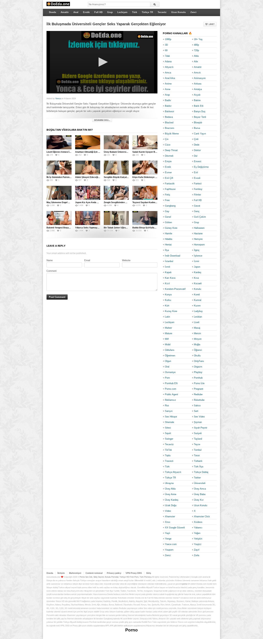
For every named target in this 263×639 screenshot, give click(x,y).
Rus (167, 405)
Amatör (65, 12)
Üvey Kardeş (171, 499)
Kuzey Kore (171, 311)
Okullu (197, 355)
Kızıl (167, 283)
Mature (168, 333)
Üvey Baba (199, 494)
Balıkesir (169, 111)
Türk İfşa (198, 466)
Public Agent (171, 394)
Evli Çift (169, 178)
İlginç (196, 250)
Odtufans (169, 350)
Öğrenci (198, 350)
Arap (167, 94)
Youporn (169, 549)
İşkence (198, 255)
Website (126, 260)
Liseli (196, 322)
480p (196, 44)
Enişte (168, 161)
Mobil (168, 344)
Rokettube (199, 400)
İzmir (196, 261)
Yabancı (198, 527)
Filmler (197, 194)
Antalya (198, 89)
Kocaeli (198, 283)
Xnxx (167, 522)
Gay (167, 211)
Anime (168, 83)
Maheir (168, 327)
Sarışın (168, 411)
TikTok (168, 450)
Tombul (197, 450)
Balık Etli (198, 106)
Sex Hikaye (171, 416)
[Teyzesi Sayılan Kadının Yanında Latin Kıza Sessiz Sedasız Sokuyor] (145, 193)
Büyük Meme (172, 133)
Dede (196, 144)
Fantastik (170, 183)
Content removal (94, 573)
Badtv (168, 100)
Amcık (197, 72)
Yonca (58, 98)
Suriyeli (198, 433)
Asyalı (197, 94)
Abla (196, 56)
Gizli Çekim (200, 217)
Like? (212, 24)
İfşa (167, 250)
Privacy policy (114, 573)
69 (166, 50)
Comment (52, 271)
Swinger (169, 438)
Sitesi (168, 427)
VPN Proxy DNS (134, 573)
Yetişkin (198, 538)
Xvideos (198, 522)
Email (87, 260)
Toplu (168, 455)
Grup (110, 12)
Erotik (86, 12)
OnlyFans (199, 361)
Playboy (198, 372)
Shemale (169, 422)
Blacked (169, 122)
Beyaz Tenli (200, 117)
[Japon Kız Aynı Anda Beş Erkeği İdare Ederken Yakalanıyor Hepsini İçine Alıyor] (87, 193)
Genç (196, 211)
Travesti (169, 461)
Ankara (197, 83)
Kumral (197, 300)
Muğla (197, 344)
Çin (166, 139)
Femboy (198, 189)
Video (168, 511)
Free (167, 200)
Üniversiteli (199, 483)
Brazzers (169, 128)
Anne (167, 89)
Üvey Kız (199, 499)
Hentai (168, 244)
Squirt (168, 433)
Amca (168, 72)
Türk (134, 12)
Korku (168, 300)
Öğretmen (170, 355)
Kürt (167, 305)
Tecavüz (162, 12)
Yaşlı (167, 533)
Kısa (196, 278)
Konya (168, 294)
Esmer (168, 172)
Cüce (167, 144)
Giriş (148, 573)
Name (50, 260)
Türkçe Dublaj (201, 472)
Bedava (169, 117)
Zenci (193, 12)
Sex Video (199, 416)
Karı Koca (170, 278)
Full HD (98, 12)
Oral (167, 366)
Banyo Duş (199, 111)
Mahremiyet (75, 573)
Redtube (198, 394)
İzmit (167, 266)
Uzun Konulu (178, 12)
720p (196, 50)
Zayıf (196, 549)
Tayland (198, 438)
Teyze (197, 444)
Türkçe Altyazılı (173, 472)
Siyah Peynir (200, 427)
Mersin (197, 333)
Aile (196, 61)
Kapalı (168, 272)
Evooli (197, 178)
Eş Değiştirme (201, 167)
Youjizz (197, 544)
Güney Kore (171, 228)
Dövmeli (169, 155)
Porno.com (170, 389)
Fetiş (167, 194)
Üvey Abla (170, 488)
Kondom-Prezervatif (175, 289)
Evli (196, 172)
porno (184, 584)
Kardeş (197, 272)
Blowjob (198, 122)
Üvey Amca (200, 488)
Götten (168, 222)
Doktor (197, 150)
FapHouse (170, 189)
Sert (196, 411)
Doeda (52, 12)
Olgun (168, 361)
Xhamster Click (202, 516)
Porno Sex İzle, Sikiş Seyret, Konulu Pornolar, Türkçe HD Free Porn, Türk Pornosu (116, 577)
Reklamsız (170, 400)
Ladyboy (198, 311)
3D (166, 44)
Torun (197, 455)
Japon (197, 266)
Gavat (197, 205)
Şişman (198, 422)
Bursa (197, 128)
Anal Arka (170, 78)
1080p (168, 39)
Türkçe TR (147, 12)
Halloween (199, 228)
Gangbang (170, 205)
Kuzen (197, 305)
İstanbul (169, 261)
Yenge (168, 538)
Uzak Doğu (170, 505)
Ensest (197, 161)
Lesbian (198, 316)
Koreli (197, 294)
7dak (167, 56)
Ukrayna (169, 483)
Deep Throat (171, 150)
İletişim (61, 573)
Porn (167, 377)
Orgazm (198, 366)
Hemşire (198, 239)
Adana (168, 61)
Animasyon (200, 78)
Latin (167, 316)
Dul (195, 155)
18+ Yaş (198, 39)
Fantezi (198, 183)
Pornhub (198, 377)
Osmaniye (170, 372)
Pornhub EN (171, 383)
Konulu (197, 289)
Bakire (197, 100)
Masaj (197, 327)
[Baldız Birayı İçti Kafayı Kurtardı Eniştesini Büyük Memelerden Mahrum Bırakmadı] (145, 218)
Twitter (197, 477)
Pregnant (198, 389)
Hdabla (168, 239)
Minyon (197, 339)
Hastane (198, 233)
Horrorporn (199, 244)
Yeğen (197, 533)
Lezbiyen (122, 12)
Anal (75, 12)
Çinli (196, 139)
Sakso (197, 405)
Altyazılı (169, 67)
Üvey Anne (170, 494)
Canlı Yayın (200, 133)
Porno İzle (199, 383)
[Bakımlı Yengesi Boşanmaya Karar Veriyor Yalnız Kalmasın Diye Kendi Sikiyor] (59, 218)
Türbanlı (198, 461)
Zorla (196, 555)
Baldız (168, 106)
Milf (167, 339)
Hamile (168, 233)
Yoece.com (171, 544)
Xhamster (170, 516)
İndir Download (172, 255)
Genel (168, 217)
